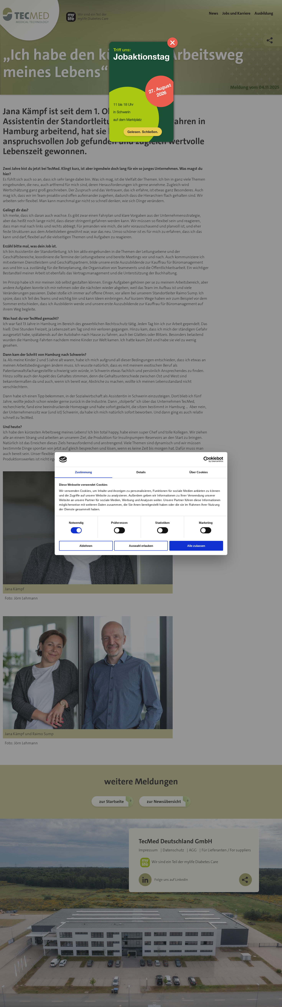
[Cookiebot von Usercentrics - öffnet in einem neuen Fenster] (206, 459)
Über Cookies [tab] (198, 472)
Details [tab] (141, 472)
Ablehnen (85, 545)
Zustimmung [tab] (83, 472)
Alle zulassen (196, 545)
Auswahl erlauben (141, 545)
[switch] (119, 530)
